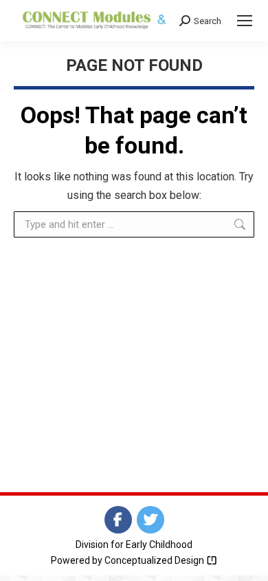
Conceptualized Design (155, 560)
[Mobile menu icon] (244, 20)
